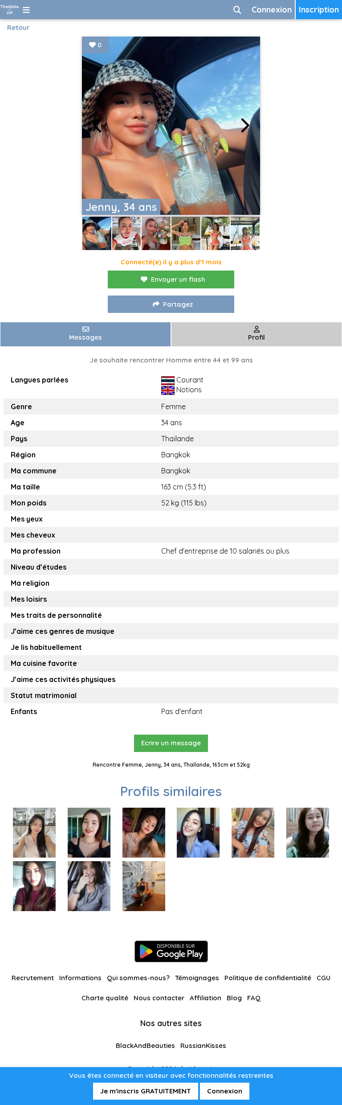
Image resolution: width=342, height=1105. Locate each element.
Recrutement (33, 978)
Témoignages (197, 978)
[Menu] (26, 9)
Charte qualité (104, 998)
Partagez (178, 304)
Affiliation (205, 998)
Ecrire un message (171, 743)
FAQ (254, 998)
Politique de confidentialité (267, 978)
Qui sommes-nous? (138, 978)
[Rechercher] (237, 9)
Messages (85, 337)
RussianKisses (203, 1045)
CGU (323, 978)
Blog (234, 998)
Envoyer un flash (178, 279)
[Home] (9, 9)
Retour (18, 27)
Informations (80, 978)
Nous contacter (159, 998)
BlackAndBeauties (145, 1045)
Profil (256, 337)
